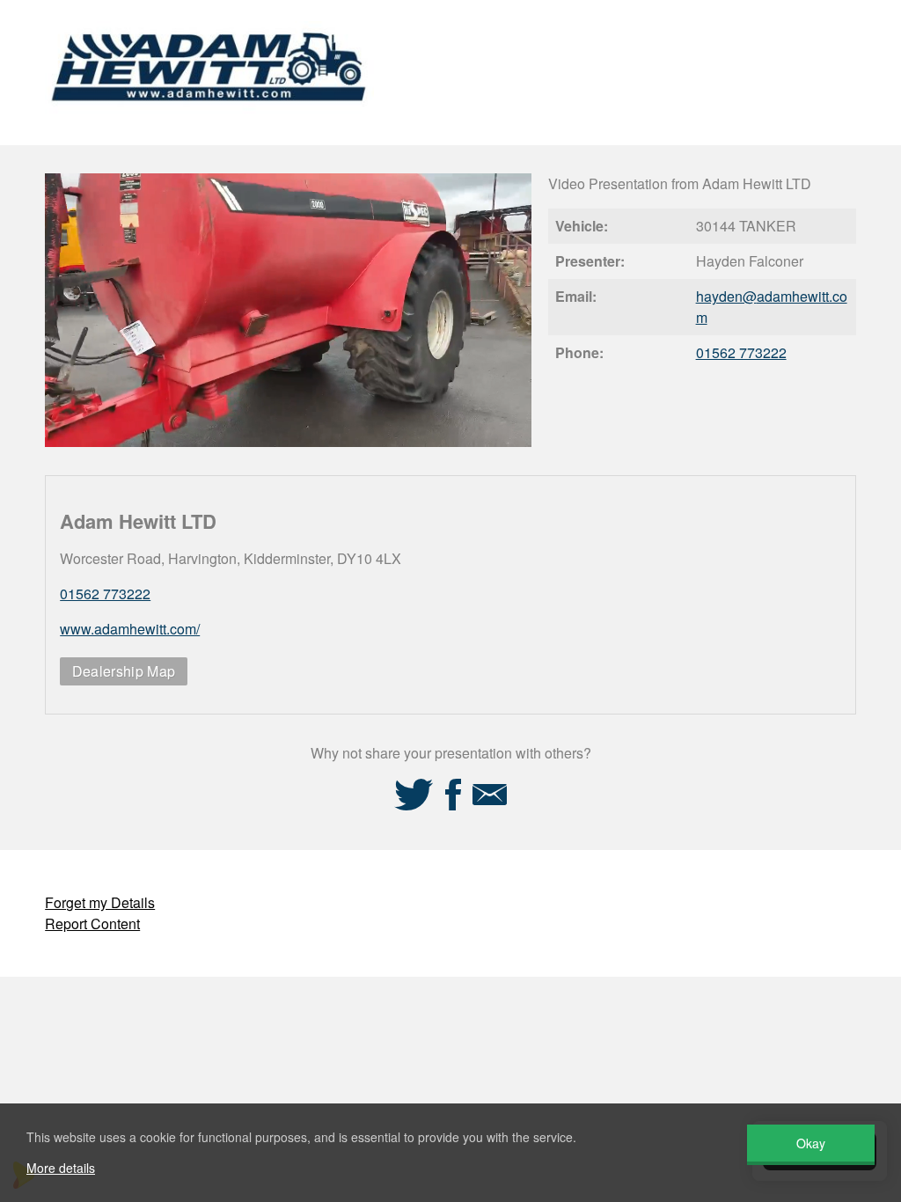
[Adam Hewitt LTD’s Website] (209, 121)
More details (60, 1167)
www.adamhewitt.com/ (130, 629)
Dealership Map (123, 671)
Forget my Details (100, 902)
